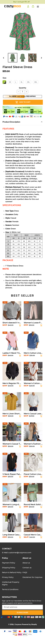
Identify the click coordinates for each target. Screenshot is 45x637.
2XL (28, 82)
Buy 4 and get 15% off (21, 2)
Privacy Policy (8, 577)
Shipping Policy (8, 568)
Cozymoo (18, 624)
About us (26, 563)
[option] (13, 57)
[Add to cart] (20, 326)
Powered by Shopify (29, 624)
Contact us (26, 568)
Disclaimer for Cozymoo (32, 577)
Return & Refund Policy (11, 572)
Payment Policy (8, 563)
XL (21, 82)
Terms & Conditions (10, 589)
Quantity (22, 88)
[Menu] (37, 6)
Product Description (11, 122)
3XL (35, 82)
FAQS (24, 572)
